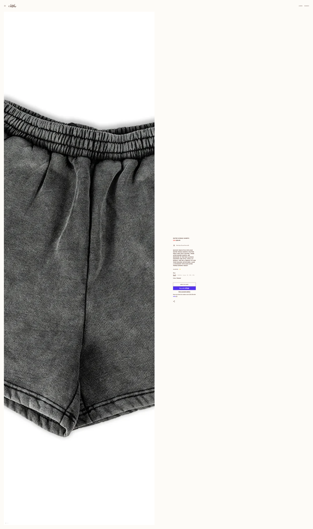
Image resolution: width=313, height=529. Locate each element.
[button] (153, 14)
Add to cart (184, 284)
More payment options (184, 291)
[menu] (5, 6)
